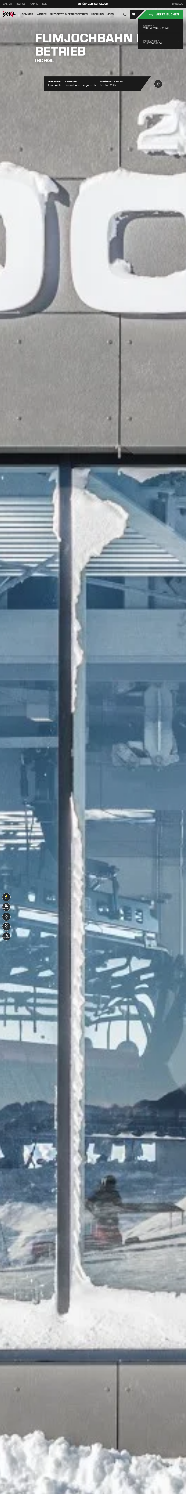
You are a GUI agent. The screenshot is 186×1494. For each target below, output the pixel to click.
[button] (125, 14)
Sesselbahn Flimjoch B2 (80, 85)
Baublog (177, 4)
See (44, 4)
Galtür (7, 4)
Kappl (34, 4)
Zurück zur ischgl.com (93, 4)
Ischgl (21, 4)
